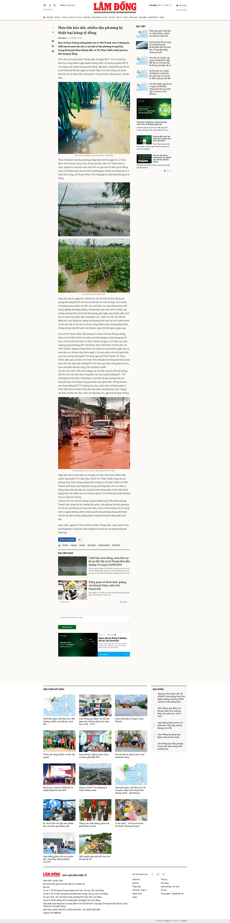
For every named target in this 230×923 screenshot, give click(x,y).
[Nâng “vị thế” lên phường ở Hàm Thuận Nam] (95, 774)
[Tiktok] (152, 874)
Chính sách (133, 17)
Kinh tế (71, 17)
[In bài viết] (53, 51)
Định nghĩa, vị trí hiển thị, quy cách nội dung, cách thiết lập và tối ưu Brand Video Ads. (109, 593)
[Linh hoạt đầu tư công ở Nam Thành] (131, 705)
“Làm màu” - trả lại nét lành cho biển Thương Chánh (129, 824)
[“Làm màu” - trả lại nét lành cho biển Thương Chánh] (131, 810)
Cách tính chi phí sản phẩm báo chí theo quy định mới (58, 824)
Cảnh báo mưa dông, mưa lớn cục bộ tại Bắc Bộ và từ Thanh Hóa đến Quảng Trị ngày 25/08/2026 (109, 561)
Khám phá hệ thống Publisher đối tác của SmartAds (113, 639)
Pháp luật (86, 17)
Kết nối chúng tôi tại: (140, 874)
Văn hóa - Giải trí (115, 17)
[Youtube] (158, 874)
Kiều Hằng (62, 38)
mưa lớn (65, 545)
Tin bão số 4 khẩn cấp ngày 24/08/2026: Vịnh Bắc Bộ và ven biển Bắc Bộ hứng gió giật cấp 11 (160, 61)
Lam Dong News (181, 10)
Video (161, 17)
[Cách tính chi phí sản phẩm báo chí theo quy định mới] (59, 810)
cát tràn (82, 545)
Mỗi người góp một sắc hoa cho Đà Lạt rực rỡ (94, 857)
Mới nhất (49, 17)
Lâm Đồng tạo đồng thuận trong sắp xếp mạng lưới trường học (170, 746)
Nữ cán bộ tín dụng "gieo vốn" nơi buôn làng (130, 755)
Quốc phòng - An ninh (100, 17)
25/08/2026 (67, 5)
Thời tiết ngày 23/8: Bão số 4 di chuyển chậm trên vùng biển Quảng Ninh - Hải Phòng (130, 790)
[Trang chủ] (44, 17)
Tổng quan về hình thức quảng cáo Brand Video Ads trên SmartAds (107, 585)
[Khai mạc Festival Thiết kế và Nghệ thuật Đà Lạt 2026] (59, 774)
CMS (168, 921)
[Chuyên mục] (44, 5)
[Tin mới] (49, 5)
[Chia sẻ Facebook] (53, 41)
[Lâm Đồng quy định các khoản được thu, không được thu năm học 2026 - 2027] (95, 705)
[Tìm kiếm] (55, 5)
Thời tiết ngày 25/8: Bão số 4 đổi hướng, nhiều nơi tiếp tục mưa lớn (160, 33)
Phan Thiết (116, 545)
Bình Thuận (91, 545)
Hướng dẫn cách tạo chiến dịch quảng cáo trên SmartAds (162, 138)
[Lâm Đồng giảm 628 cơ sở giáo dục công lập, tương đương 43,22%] (59, 843)
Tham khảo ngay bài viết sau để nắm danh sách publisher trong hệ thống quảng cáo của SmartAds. (113, 646)
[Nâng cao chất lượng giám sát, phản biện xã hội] (95, 810)
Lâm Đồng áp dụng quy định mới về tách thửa (169, 735)
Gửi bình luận (67, 627)
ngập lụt (73, 545)
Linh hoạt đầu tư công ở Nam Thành (129, 720)
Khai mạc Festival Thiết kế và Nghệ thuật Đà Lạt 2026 (58, 788)
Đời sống (78, 17)
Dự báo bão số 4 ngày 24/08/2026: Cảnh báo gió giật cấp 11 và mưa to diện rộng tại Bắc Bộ (159, 75)
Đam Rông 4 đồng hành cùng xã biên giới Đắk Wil (94, 755)
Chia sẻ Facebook (67, 539)
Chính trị (57, 17)
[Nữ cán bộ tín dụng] (131, 741)
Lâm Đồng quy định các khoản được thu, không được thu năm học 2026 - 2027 (94, 721)
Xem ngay (123, 602)
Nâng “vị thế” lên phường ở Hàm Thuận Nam (93, 788)
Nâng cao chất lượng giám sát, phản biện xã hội (94, 824)
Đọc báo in (49, 9)
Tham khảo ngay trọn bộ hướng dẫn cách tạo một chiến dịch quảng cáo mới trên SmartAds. (153, 146)
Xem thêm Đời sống (53, 689)
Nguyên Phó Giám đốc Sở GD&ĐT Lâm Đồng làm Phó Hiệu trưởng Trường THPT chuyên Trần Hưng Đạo (171, 698)
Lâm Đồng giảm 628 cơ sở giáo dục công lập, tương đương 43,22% (58, 859)
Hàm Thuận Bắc (104, 545)
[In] (79, 539)
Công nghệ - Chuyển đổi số (148, 17)
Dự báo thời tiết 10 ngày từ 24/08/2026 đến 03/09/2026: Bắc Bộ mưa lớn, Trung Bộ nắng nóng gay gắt (160, 47)
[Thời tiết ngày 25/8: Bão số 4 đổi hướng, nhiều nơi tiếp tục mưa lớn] (142, 34)
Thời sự (65, 17)
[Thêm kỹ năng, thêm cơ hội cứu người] (59, 741)
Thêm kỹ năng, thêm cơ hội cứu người (59, 755)
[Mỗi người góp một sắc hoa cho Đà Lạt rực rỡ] (95, 843)
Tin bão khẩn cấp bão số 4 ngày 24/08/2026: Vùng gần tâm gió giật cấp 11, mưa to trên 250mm (160, 89)
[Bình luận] (53, 46)
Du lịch (125, 17)
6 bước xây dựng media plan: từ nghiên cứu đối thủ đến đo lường (162, 158)
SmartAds (65, 602)
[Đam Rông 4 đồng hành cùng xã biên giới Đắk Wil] (95, 741)
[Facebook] (163, 874)
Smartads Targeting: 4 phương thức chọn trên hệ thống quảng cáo (152, 123)
